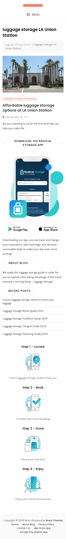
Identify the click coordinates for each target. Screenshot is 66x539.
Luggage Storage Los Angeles (20, 98)
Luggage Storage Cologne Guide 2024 (24, 326)
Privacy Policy (46, 524)
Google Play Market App (34, 532)
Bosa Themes (54, 520)
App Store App (42, 528)
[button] (33, 14)
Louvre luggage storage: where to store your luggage (28, 301)
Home (15, 524)
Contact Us (23, 528)
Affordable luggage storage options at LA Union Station (28, 108)
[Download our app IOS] (48, 229)
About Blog (28, 524)
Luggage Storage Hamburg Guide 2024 (25, 333)
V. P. (26, 117)
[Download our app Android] (17, 229)
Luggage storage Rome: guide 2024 (23, 311)
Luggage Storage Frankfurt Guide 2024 (25, 318)
